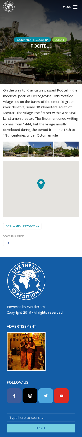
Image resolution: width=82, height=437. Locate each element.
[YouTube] (61, 395)
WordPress (36, 306)
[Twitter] (45, 395)
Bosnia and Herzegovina (32, 39)
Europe (59, 39)
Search (41, 428)
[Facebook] (14, 395)
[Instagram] (30, 395)
